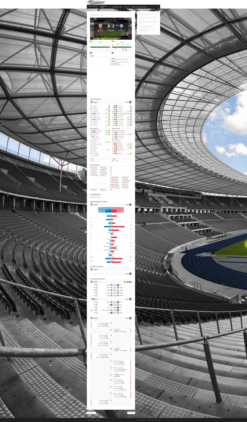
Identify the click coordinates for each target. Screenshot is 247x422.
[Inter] (121, 27)
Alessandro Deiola (97, 144)
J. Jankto (94, 151)
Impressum (97, 419)
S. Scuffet (95, 106)
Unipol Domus (107, 21)
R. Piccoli (95, 125)
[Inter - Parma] (111, 312)
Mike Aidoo (117, 140)
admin (102, 14)
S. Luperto (95, 111)
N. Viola (94, 142)
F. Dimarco (120, 121)
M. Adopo (95, 115)
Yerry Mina (95, 109)
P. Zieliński (120, 146)
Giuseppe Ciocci (96, 138)
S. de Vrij (120, 109)
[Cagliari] (100, 27)
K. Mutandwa (96, 153)
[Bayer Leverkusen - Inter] (111, 310)
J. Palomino (95, 140)
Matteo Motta (117, 142)
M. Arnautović (121, 150)
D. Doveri (98, 197)
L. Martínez (117, 62)
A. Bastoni (116, 59)
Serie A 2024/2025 (108, 20)
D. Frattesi (120, 148)
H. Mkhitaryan (121, 119)
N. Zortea (98, 119)
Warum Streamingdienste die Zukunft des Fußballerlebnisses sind (147, 30)
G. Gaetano (95, 121)
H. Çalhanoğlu (117, 64)
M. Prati (94, 146)
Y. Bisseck (120, 108)
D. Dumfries (120, 115)
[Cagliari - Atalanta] (111, 290)
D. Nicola (92, 160)
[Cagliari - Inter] (111, 285)
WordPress (158, 419)
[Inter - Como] (111, 305)
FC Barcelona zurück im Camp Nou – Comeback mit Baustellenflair (146, 26)
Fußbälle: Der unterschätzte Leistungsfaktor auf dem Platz (148, 18)
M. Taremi (120, 153)
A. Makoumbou (96, 117)
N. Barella (124, 59)
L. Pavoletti (95, 134)
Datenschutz (90, 419)
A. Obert (98, 113)
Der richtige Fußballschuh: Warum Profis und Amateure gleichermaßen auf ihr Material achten (148, 22)
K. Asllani (120, 144)
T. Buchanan (121, 136)
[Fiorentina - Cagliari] (111, 293)
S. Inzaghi (116, 160)
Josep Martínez (121, 132)
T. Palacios (120, 138)
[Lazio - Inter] (111, 307)
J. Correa (118, 151)
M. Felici (94, 150)
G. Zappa (95, 108)
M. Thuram (120, 123)
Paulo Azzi (95, 148)
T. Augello (95, 123)
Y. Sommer (120, 106)
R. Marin (98, 132)
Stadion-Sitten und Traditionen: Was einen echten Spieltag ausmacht (147, 14)
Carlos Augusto (121, 134)
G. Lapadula (95, 155)
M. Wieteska (99, 130)
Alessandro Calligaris (119, 130)
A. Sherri (96, 136)
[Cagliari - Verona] (111, 295)
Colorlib (149, 419)
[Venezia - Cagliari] (111, 287)
